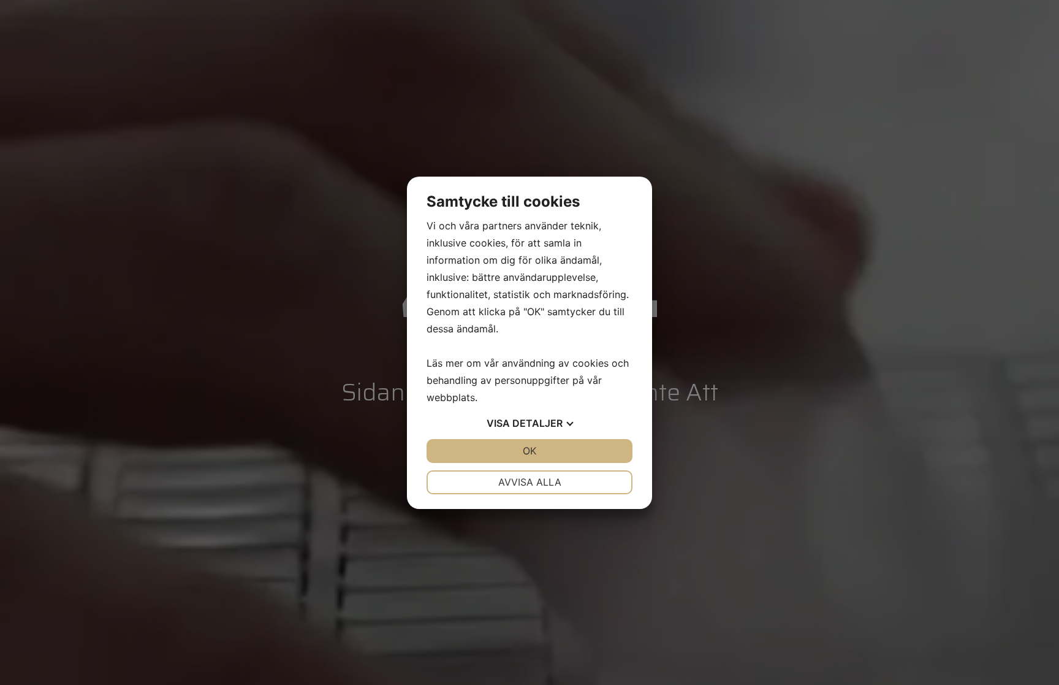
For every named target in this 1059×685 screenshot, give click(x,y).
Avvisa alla (529, 482)
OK (529, 451)
